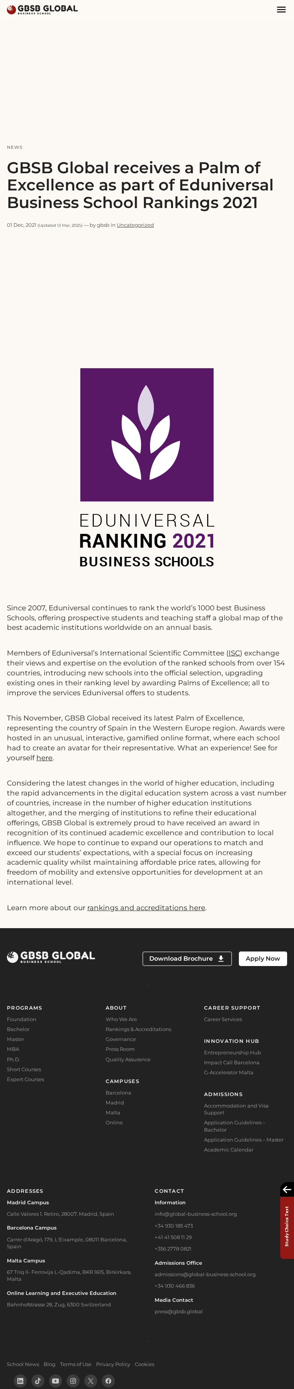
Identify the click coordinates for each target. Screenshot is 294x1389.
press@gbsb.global (179, 1311)
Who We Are (121, 1019)
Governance (121, 1039)
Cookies (144, 1364)
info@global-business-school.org (196, 1214)
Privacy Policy (113, 1364)
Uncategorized (135, 225)
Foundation (21, 1019)
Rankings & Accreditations (138, 1029)
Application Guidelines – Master (244, 1140)
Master (15, 1039)
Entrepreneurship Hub (232, 1052)
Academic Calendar (228, 1150)
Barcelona (118, 1093)
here (44, 757)
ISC (234, 653)
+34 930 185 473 (174, 1226)
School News (23, 1364)
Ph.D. (13, 1059)
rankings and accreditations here (146, 907)
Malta (113, 1112)
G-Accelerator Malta (228, 1072)
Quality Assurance (128, 1059)
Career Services (223, 1019)
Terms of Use (75, 1364)
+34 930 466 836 (175, 1286)
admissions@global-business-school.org (205, 1274)
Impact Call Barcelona (232, 1062)
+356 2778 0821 (173, 1249)
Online (114, 1122)
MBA (13, 1049)
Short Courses (24, 1069)
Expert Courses (25, 1079)
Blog (50, 1364)
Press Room (120, 1049)
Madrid (115, 1102)
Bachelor (18, 1029)
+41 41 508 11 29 (173, 1237)
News (15, 147)
